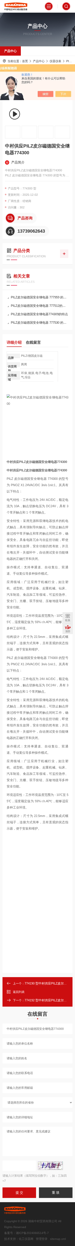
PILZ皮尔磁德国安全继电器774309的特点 (39, 314)
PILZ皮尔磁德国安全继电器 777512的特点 (39, 305)
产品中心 (10, 51)
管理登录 (42, 1239)
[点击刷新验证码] (50, 1166)
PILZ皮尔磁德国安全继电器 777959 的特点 (39, 297)
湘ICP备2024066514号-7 (32, 1233)
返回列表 (19, 992)
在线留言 (33, 342)
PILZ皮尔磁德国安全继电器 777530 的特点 (39, 322)
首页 (25, 61)
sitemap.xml (58, 1239)
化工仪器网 (26, 1239)
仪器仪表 (55, 61)
